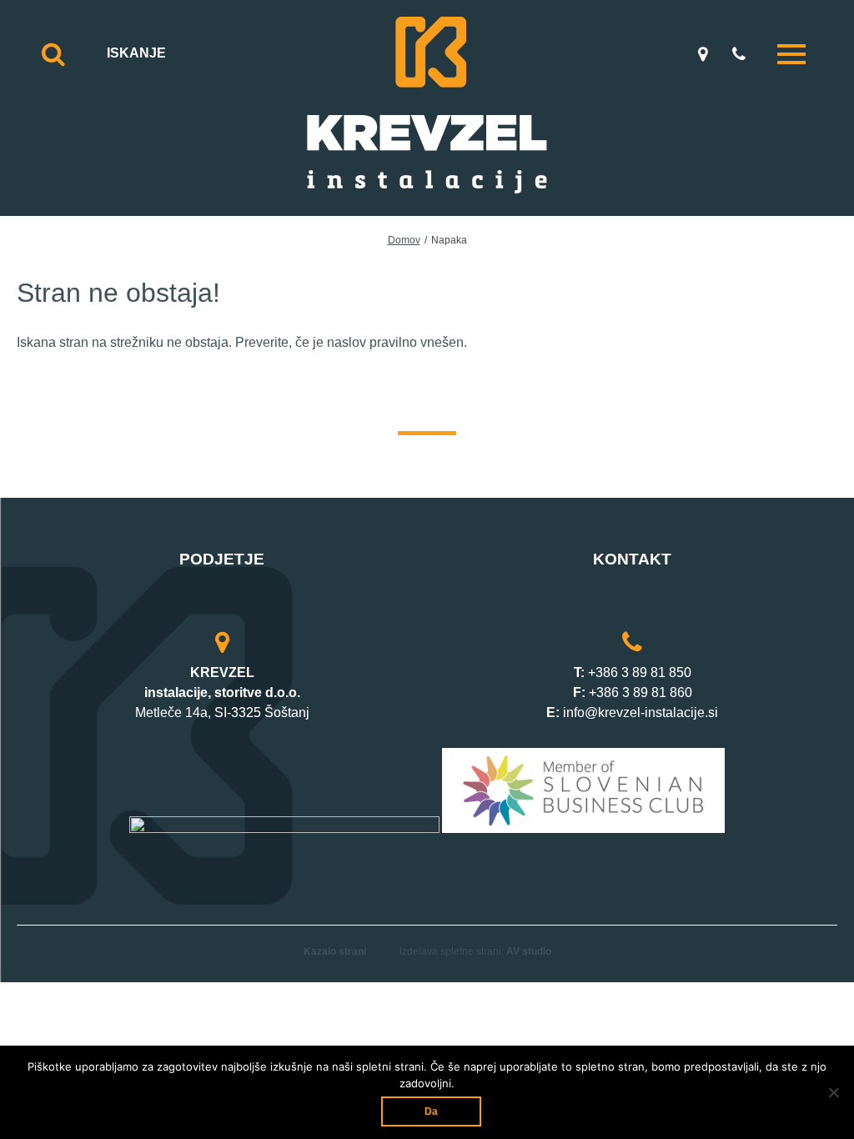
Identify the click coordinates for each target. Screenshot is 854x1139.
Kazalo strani (335, 951)
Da (431, 1111)
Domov (404, 240)
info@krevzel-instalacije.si (640, 712)
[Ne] (833, 1092)
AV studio (528, 951)
